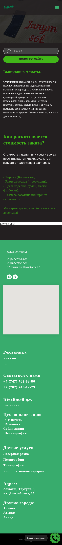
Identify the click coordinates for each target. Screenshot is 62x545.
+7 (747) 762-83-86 (17, 429)
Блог (7, 533)
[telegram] (15, 446)
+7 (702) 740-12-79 (17, 432)
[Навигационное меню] (57, 7)
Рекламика (15, 521)
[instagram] (9, 446)
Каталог (10, 528)
